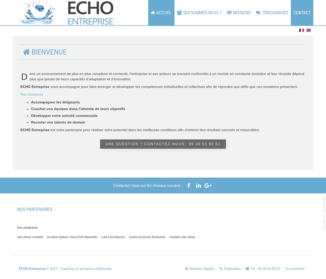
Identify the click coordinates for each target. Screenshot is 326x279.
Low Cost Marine (113, 237)
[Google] (208, 185)
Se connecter (295, 269)
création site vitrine (182, 237)
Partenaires (232, 269)
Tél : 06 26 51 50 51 (265, 269)
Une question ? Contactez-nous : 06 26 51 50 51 (163, 144)
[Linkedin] (198, 185)
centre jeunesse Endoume (147, 237)
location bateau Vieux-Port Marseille (72, 237)
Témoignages (275, 12)
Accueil (164, 12)
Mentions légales (201, 269)
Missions (242, 12)
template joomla (324, 213)
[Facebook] (189, 185)
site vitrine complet (30, 237)
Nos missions (31, 94)
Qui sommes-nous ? (202, 12)
